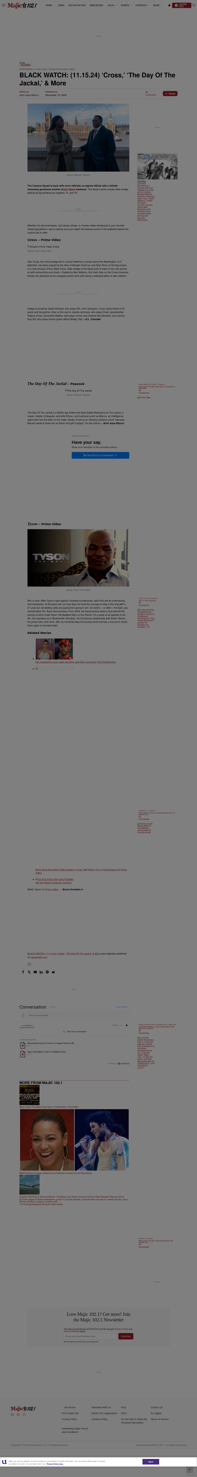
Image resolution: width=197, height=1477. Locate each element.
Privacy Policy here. (55, 1464)
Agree (150, 1461)
